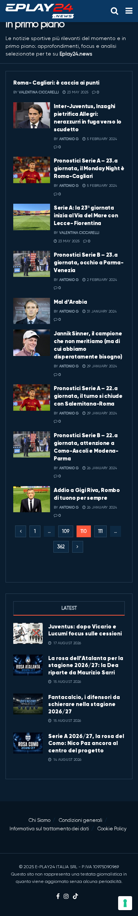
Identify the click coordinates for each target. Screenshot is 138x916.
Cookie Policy (112, 828)
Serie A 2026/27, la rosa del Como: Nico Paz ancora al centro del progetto (86, 743)
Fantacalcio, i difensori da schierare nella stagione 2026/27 (84, 704)
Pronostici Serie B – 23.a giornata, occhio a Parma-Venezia (89, 262)
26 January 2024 (101, 468)
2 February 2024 (101, 280)
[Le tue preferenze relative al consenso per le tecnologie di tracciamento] (125, 903)
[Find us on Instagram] (66, 896)
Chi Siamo (39, 820)
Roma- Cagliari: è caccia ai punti (56, 82)
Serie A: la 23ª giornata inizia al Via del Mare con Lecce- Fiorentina (86, 215)
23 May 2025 (77, 92)
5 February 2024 (101, 139)
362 (61, 546)
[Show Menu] (128, 11)
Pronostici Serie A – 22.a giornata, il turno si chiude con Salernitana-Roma (88, 396)
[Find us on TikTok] (75, 896)
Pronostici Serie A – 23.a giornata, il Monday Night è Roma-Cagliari (89, 168)
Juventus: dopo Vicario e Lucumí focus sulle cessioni (85, 630)
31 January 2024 (101, 311)
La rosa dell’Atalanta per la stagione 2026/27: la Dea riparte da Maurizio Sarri (85, 665)
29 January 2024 (101, 366)
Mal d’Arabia (70, 301)
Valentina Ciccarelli (39, 92)
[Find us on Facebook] (58, 896)
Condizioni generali (80, 820)
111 (100, 531)
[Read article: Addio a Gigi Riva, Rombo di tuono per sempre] (31, 499)
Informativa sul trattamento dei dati (49, 828)
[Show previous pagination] (20, 531)
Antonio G (69, 139)
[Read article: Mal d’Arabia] (31, 311)
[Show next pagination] (77, 547)
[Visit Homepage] (40, 11)
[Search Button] (114, 11)
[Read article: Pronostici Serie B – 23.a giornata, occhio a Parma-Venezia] (31, 264)
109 (65, 531)
